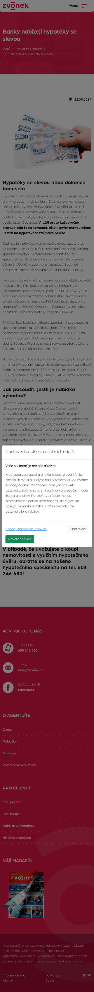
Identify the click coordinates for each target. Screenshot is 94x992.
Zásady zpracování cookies (26, 529)
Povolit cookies (19, 539)
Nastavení (78, 529)
